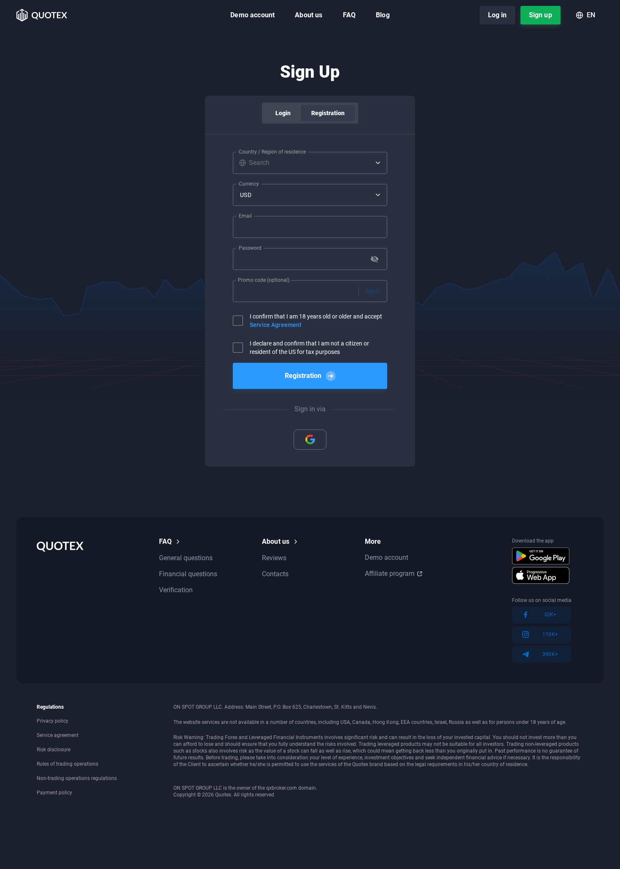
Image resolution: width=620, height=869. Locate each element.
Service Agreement (276, 324)
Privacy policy (52, 721)
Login (283, 113)
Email (245, 216)
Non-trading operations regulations (77, 778)
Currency (249, 184)
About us (308, 15)
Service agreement (57, 735)
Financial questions (188, 574)
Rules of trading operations (67, 764)
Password (250, 248)
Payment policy (54, 793)
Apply (372, 291)
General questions (186, 558)
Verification (176, 590)
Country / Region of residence (272, 152)
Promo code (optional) (263, 280)
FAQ (349, 15)
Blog (383, 15)
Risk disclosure (53, 750)
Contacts (275, 574)
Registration (328, 113)
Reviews (274, 558)
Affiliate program (390, 573)
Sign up (540, 15)
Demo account (252, 15)
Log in (497, 15)
